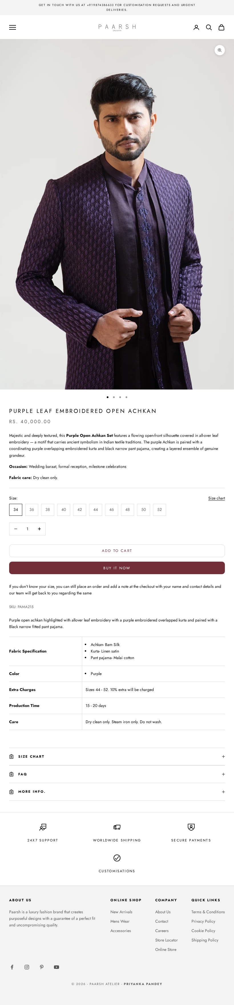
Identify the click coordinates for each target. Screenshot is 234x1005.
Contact (161, 921)
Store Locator (166, 940)
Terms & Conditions (208, 912)
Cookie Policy (203, 930)
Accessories (120, 930)
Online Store (165, 949)
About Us (163, 912)
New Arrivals (121, 912)
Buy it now (116, 568)
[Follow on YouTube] (56, 967)
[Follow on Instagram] (27, 967)
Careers (162, 930)
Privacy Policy (203, 921)
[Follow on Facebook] (12, 967)
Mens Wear (120, 921)
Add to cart (117, 550)
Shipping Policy (204, 940)
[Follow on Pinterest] (42, 967)
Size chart (216, 498)
